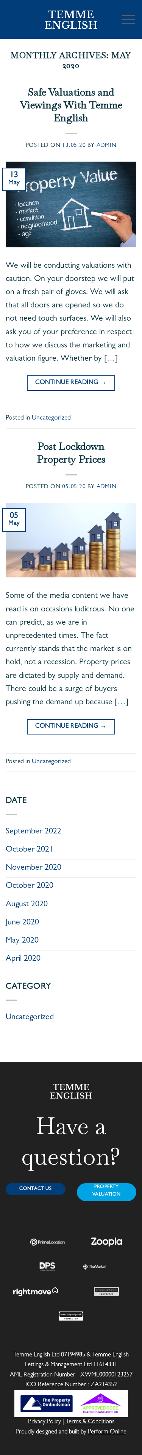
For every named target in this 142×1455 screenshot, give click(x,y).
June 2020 (22, 923)
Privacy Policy (44, 1422)
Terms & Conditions (90, 1422)
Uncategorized (51, 418)
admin (107, 146)
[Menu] (128, 19)
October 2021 (29, 850)
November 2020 (33, 868)
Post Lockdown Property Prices (71, 453)
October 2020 (29, 886)
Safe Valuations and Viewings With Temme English (71, 105)
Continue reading (71, 383)
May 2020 (22, 941)
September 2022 (33, 832)
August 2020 (27, 905)
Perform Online (107, 1432)
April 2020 (23, 959)
